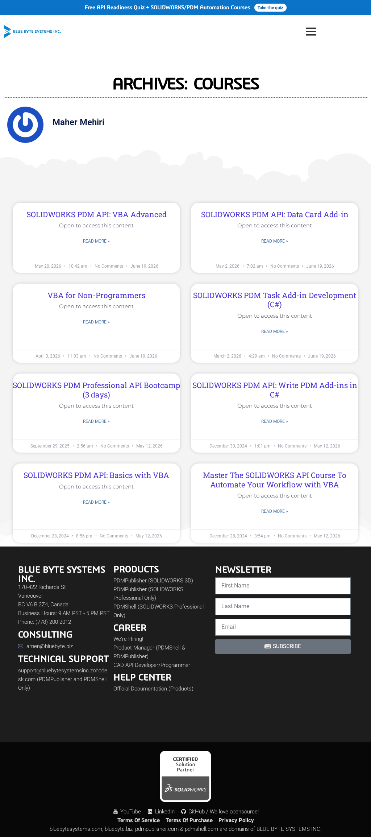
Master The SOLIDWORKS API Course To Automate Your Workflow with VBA (274, 479)
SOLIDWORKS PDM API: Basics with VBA (96, 475)
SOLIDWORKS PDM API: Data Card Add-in (275, 214)
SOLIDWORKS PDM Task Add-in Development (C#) (274, 299)
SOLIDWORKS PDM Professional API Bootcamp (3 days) (96, 389)
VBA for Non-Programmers (96, 295)
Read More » (96, 241)
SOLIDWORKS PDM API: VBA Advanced (96, 214)
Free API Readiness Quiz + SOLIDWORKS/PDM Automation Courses (184, 7)
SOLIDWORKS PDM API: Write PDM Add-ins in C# (274, 389)
